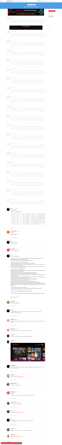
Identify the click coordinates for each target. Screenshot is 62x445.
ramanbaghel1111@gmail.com (18, 412)
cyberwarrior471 (14, 210)
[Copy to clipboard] (44, 214)
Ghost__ (13, 232)
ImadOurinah (14, 311)
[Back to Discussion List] (1, 1)
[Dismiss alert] (21, 443)
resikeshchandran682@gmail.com (18, 376)
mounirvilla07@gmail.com (18, 403)
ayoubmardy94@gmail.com (18, 436)
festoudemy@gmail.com (14, 234)
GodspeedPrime (14, 420)
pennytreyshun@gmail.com (15, 250)
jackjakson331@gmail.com (16, 385)
